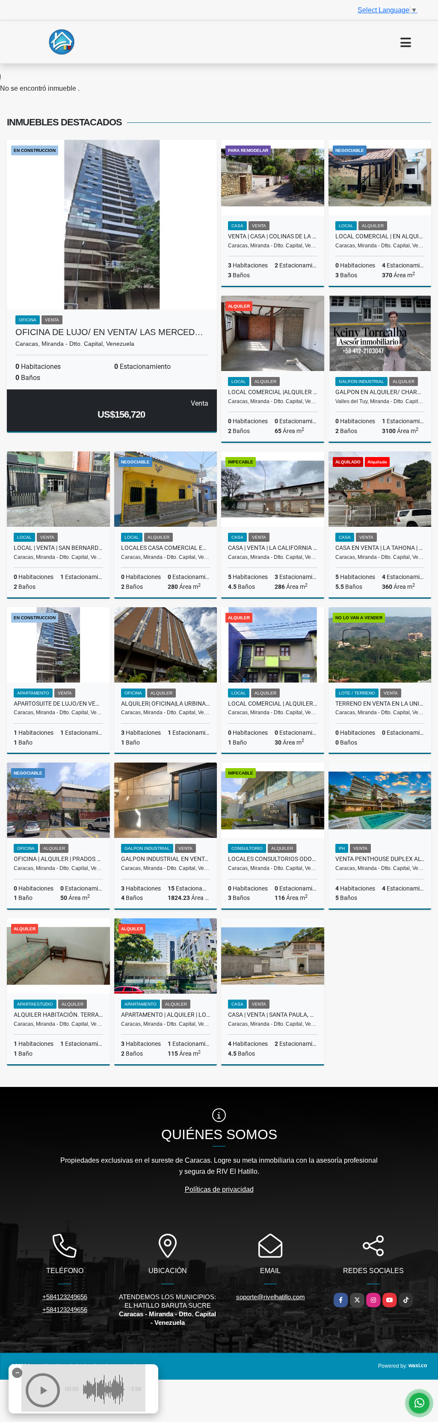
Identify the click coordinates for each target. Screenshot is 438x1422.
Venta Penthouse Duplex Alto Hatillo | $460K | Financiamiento (380, 858)
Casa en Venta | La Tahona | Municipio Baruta (380, 547)
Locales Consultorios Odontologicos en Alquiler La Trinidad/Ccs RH (272, 858)
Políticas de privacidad (219, 1189)
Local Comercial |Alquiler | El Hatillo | (272, 392)
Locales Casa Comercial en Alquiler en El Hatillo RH (165, 547)
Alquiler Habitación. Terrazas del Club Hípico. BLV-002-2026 (58, 1014)
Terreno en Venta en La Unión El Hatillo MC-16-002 (380, 703)
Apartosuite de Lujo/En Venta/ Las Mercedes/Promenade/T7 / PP (58, 703)
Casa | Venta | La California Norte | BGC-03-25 (272, 547)
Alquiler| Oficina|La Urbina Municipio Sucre (165, 703)
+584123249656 (64, 1296)
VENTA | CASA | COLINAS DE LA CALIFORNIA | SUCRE (272, 236)
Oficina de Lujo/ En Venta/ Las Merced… (109, 332)
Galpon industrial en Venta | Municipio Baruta (165, 858)
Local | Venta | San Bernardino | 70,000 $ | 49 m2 (58, 547)
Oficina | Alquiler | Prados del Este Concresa (58, 858)
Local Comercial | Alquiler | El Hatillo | (272, 703)
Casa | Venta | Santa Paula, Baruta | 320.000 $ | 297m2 (272, 1014)
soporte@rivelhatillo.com (270, 1296)
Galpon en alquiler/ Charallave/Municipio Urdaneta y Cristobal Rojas (380, 392)
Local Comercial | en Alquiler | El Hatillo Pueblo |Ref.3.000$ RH (380, 236)
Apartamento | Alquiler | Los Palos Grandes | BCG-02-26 (165, 1014)
